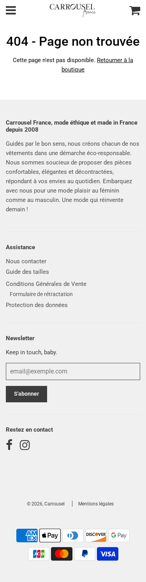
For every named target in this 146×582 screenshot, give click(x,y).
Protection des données (37, 305)
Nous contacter (26, 261)
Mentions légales (96, 504)
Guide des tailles (27, 271)
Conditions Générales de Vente (46, 283)
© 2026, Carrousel (46, 504)
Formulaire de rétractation (41, 294)
